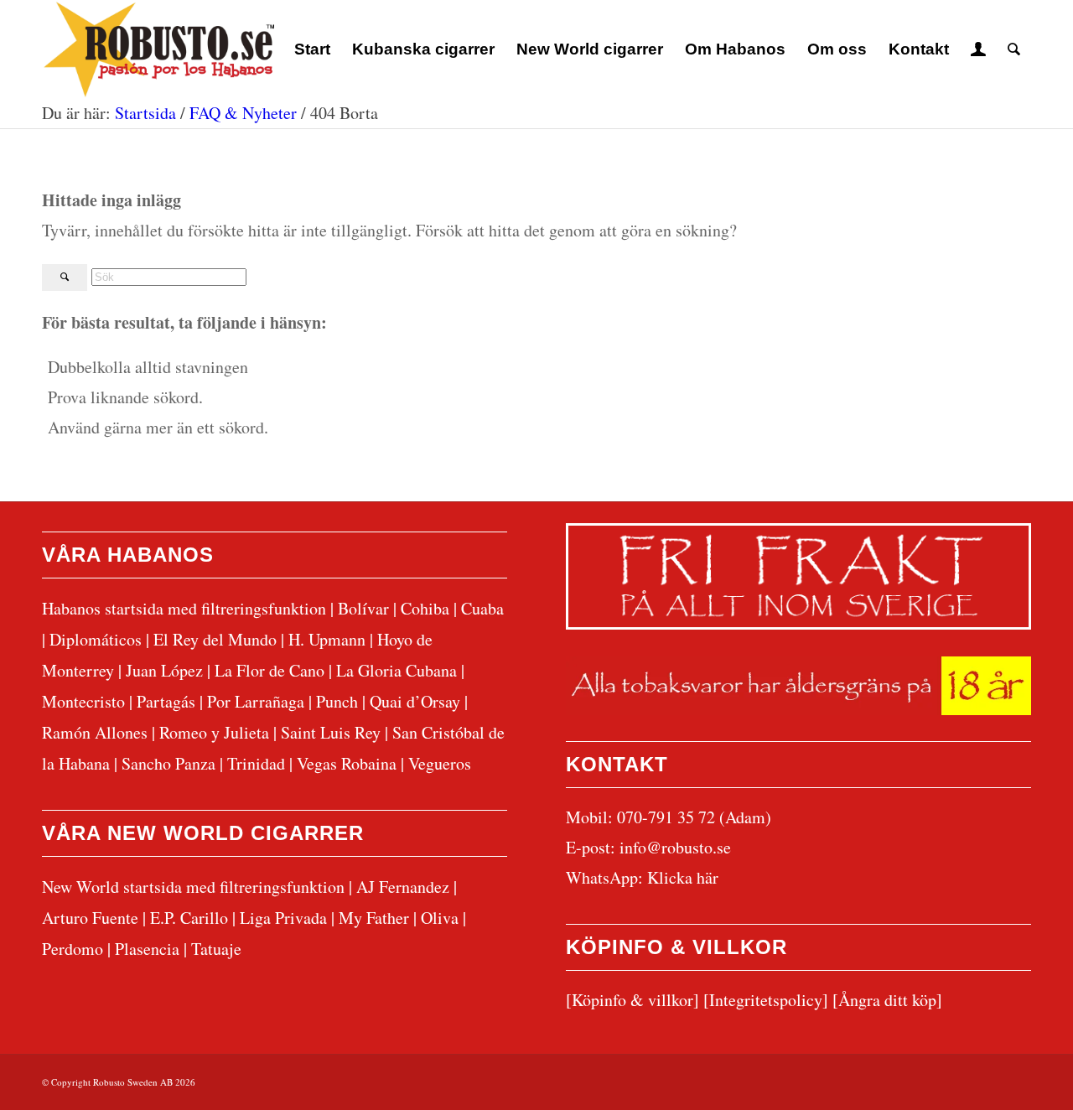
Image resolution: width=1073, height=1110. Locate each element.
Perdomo (72, 948)
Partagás (166, 701)
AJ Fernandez (402, 886)
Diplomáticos (95, 639)
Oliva (440, 917)
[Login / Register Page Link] (978, 49)
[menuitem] (312, 49)
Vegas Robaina (347, 763)
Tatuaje (216, 948)
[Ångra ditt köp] (887, 999)
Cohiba (425, 608)
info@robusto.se (675, 847)
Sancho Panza (168, 763)
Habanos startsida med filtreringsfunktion (184, 608)
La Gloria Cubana (396, 670)
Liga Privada (283, 917)
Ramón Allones (95, 732)
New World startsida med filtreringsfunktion (193, 886)
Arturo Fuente (90, 917)
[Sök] (1014, 49)
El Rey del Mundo (215, 639)
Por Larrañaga (255, 701)
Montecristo (83, 701)
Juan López (164, 670)
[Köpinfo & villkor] (632, 999)
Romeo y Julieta (214, 732)
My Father (374, 917)
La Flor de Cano (269, 670)
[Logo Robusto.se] (158, 49)
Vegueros (439, 763)
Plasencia (147, 948)
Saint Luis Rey (331, 732)
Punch (337, 701)
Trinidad (256, 763)
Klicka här (682, 877)
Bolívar (363, 608)
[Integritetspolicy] (765, 999)
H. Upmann (326, 639)
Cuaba (482, 608)
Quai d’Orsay (415, 701)
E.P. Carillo (189, 917)
